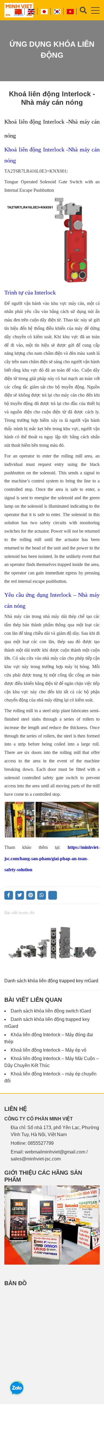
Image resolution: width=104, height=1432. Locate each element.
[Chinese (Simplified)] (18, 11)
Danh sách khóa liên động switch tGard (51, 1010)
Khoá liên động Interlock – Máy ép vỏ (48, 1050)
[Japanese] (44, 11)
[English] (31, 11)
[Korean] (57, 11)
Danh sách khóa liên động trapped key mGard (51, 980)
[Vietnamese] (70, 11)
